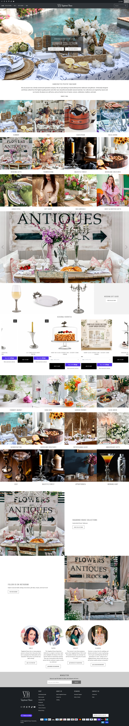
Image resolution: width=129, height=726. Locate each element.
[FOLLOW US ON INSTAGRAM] (96, 588)
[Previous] (4, 346)
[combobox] (121, 5)
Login (121, 1)
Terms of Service (42, 707)
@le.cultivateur (31, 663)
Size (50, 356)
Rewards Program (78, 694)
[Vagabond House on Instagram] (6, 1)
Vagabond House (27, 721)
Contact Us (58, 697)
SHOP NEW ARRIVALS (73, 49)
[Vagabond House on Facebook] (4, 1)
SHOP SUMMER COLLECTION (56, 49)
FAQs (93, 697)
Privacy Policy (41, 705)
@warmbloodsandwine (53, 666)
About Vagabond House (61, 694)
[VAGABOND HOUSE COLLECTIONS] (32, 523)
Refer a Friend (77, 697)
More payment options (72, 368)
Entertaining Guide (42, 694)
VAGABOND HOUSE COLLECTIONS (84, 519)
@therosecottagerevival (75, 663)
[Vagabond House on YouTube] (13, 1)
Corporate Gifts (41, 699)
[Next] (125, 346)
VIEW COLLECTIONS (78, 527)
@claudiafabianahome (98, 664)
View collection (111, 300)
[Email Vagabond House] (1, 1)
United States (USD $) (100, 715)
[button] (9, 6)
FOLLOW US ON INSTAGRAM (18, 584)
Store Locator (41, 697)
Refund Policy (41, 710)
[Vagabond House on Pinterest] (8, 1)
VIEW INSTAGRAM (13, 591)
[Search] (126, 5)
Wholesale (40, 702)
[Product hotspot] (39, 259)
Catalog (57, 699)
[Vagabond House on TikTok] (11, 1)
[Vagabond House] (65, 6)
